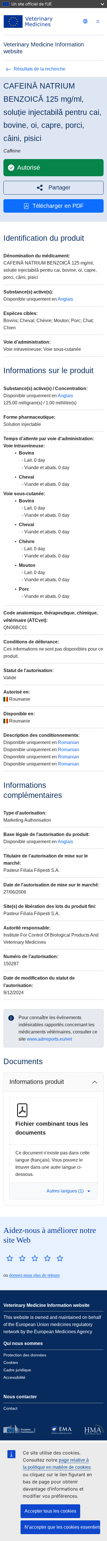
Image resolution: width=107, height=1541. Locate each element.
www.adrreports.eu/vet (49, 1039)
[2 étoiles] (16, 1258)
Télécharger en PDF (58, 206)
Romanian (68, 742)
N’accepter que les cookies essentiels (62, 1527)
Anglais (65, 299)
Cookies (10, 1362)
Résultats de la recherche (39, 68)
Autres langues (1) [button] (65, 1190)
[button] (53, 187)
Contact (10, 1408)
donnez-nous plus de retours (34, 1275)
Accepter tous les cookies (50, 1511)
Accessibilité (14, 1377)
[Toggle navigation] (98, 21)
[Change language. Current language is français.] (85, 21)
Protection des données (24, 1355)
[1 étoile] (9, 1258)
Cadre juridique (17, 1370)
